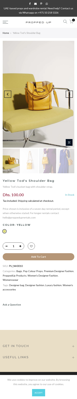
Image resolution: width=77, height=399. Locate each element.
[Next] (69, 94)
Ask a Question (12, 304)
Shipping (22, 200)
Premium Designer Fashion (59, 271)
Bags (19, 271)
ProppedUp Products (15, 275)
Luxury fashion (53, 285)
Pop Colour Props (33, 271)
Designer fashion (34, 285)
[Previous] (7, 94)
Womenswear (10, 279)
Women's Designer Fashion (43, 275)
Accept (39, 392)
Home (6, 33)
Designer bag (16, 285)
